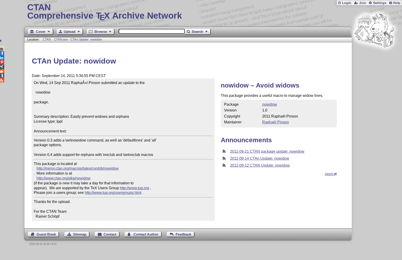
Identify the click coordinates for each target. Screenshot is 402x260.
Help (396, 3)
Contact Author (146, 234)
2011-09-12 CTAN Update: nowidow (260, 165)
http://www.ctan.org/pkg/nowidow (63, 178)
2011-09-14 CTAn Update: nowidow (259, 158)
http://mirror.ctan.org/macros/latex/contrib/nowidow (78, 168)
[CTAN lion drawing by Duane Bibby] (374, 56)
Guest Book (46, 234)
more (329, 174)
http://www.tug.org (134, 188)
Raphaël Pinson (275, 122)
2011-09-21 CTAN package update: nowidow (267, 151)
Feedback (183, 234)
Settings (379, 3)
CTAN (47, 39)
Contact (110, 234)
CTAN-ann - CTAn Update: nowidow (78, 39)
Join (362, 3)
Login (346, 3)
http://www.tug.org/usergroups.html (113, 193)
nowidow (269, 104)
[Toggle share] (1, 41)
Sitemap (79, 234)
